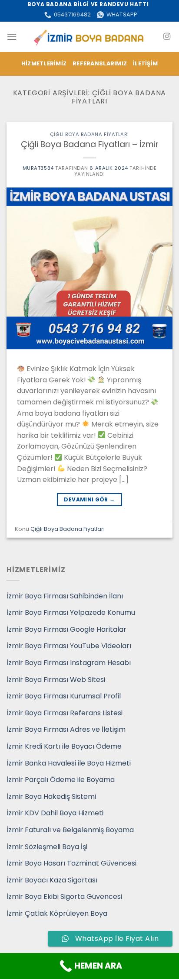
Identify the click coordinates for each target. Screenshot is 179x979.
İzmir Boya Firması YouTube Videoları (69, 646)
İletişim (145, 63)
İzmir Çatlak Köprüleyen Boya (57, 913)
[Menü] (12, 36)
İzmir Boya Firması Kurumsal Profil (64, 696)
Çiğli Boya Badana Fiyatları (89, 134)
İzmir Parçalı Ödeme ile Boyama (61, 780)
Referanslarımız (100, 63)
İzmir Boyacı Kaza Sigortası (52, 880)
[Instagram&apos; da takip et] (166, 37)
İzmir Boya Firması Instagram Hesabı (69, 663)
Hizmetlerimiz (43, 63)
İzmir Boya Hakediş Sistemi (51, 796)
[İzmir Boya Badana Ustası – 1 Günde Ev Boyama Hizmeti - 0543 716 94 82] (90, 36)
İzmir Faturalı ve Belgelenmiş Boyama (70, 830)
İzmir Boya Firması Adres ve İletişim (66, 729)
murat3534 (38, 168)
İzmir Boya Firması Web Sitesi (56, 680)
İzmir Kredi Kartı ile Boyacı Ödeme (64, 746)
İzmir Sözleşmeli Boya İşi (47, 847)
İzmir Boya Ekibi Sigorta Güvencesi (64, 896)
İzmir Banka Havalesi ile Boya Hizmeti (69, 763)
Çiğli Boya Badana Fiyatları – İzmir (90, 144)
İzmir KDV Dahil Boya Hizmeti (55, 813)
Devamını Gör (89, 499)
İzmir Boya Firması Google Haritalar (66, 629)
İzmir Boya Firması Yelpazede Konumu (71, 612)
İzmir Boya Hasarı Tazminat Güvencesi (71, 863)
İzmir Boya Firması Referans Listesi (65, 713)
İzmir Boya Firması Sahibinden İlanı (65, 596)
